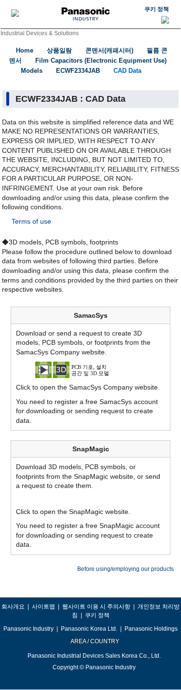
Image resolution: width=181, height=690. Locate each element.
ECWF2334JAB (78, 70)
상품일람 (59, 50)
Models (31, 70)
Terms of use (31, 221)
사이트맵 (43, 606)
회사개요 (13, 606)
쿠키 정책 (156, 9)
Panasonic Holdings (151, 628)
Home (24, 50)
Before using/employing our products (125, 569)
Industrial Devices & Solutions (39, 33)
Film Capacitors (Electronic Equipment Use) (101, 60)
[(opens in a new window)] (90, 369)
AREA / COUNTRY (94, 641)
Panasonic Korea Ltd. (89, 628)
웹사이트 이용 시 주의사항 (96, 606)
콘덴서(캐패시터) (109, 50)
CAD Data (127, 70)
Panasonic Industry (28, 628)
